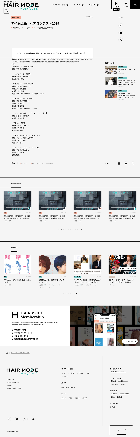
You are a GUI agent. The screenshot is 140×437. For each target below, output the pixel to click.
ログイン (113, 407)
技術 (40, 277)
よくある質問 (114, 403)
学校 (28, 28)
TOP (7, 353)
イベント (111, 277)
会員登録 (116, 9)
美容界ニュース (18, 28)
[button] (61, 229)
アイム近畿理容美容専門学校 (43, 28)
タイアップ (77, 277)
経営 (5, 213)
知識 (5, 277)
